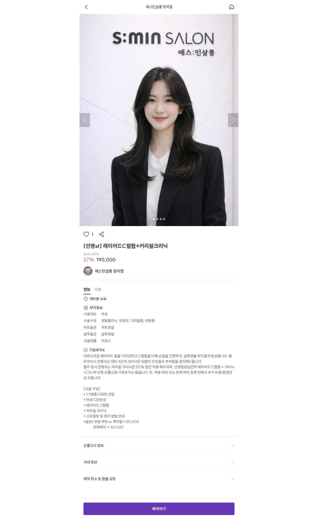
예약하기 (159, 508)
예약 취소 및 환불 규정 (99, 478)
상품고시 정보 (93, 445)
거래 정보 (90, 462)
